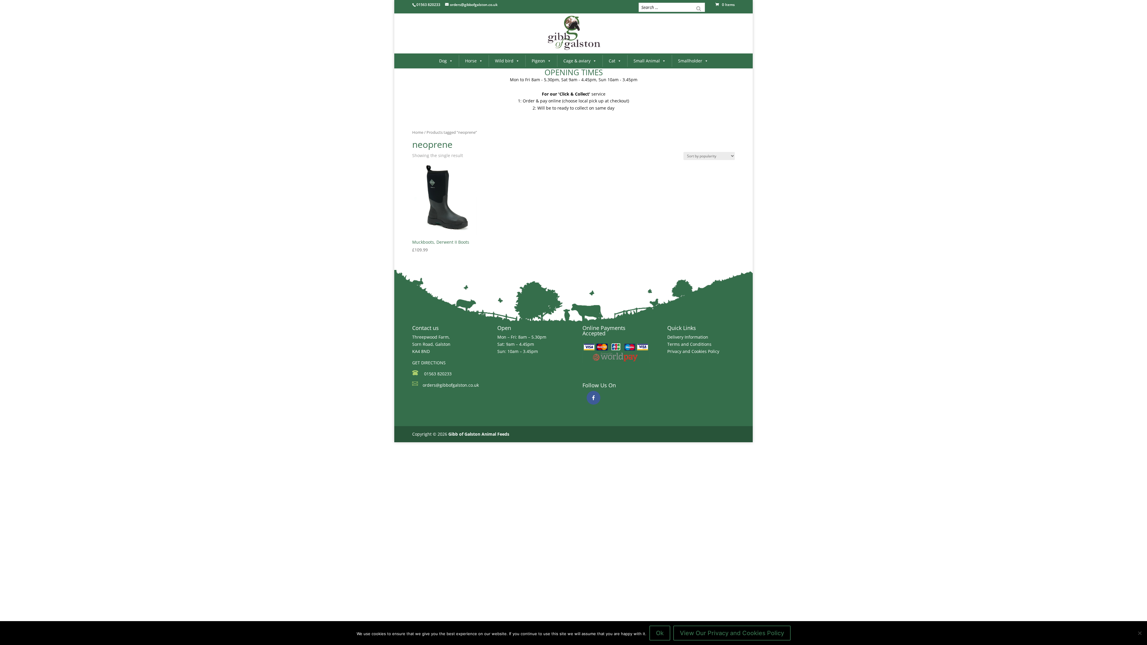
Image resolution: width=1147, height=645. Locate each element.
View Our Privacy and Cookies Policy (732, 633)
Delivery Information (687, 337)
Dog (443, 61)
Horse (471, 61)
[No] (1140, 633)
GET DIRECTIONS (429, 363)
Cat (612, 61)
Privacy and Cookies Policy (693, 351)
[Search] (699, 8)
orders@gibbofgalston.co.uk (451, 385)
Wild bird (504, 61)
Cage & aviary (577, 61)
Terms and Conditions (689, 344)
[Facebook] (593, 398)
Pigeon (538, 61)
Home (417, 132)
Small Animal (647, 61)
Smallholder (690, 61)
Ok (660, 633)
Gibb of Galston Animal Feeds (478, 434)
